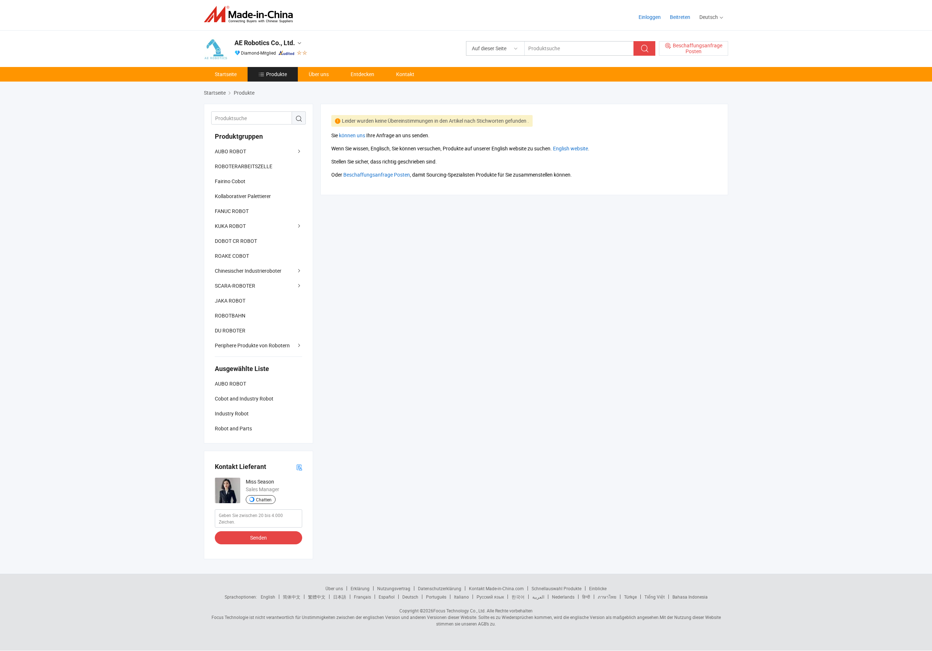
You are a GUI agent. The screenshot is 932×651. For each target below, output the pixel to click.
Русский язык (490, 597)
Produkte (276, 74)
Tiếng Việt (654, 597)
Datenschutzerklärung (439, 588)
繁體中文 (316, 597)
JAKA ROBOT (230, 300)
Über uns (319, 74)
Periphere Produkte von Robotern (252, 345)
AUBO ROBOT (230, 151)
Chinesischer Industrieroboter (248, 270)
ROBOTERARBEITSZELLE (243, 166)
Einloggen (650, 16)
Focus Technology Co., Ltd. (459, 610)
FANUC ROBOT (232, 211)
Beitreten (680, 16)
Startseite (226, 74)
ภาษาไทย (607, 597)
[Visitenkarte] (299, 467)
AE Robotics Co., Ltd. (264, 43)
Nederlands (563, 597)
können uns (352, 135)
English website (570, 148)
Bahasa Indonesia (690, 597)
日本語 (339, 597)
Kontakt (405, 74)
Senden (258, 537)
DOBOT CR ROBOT (236, 240)
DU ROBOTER (230, 330)
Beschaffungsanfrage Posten (376, 174)
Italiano (461, 597)
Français (362, 597)
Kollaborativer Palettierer (243, 196)
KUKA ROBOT (230, 225)
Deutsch (410, 597)
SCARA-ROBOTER (235, 285)
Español (387, 597)
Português (436, 597)
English (268, 597)
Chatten (264, 499)
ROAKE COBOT (232, 255)
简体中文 (291, 597)
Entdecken (362, 74)
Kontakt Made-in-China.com (496, 588)
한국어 (518, 597)
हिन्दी (586, 597)
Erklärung (360, 588)
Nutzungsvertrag (393, 588)
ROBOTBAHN (230, 315)
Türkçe (630, 597)
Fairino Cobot (230, 181)
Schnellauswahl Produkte (556, 588)
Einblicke (598, 588)
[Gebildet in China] (250, 14)
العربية (538, 597)
